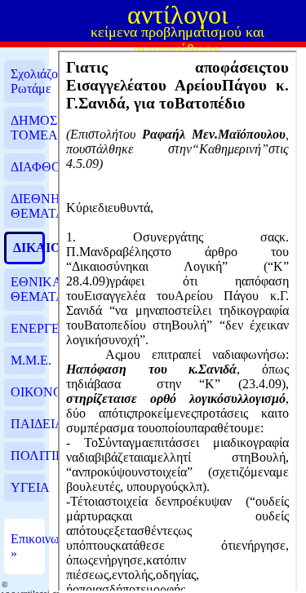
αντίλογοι (177, 14)
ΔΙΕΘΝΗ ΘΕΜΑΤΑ (28, 206)
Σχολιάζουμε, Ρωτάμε (28, 81)
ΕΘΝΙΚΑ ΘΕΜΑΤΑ (28, 289)
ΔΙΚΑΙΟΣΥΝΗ (27, 247)
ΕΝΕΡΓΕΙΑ (28, 328)
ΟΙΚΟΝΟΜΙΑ (28, 392)
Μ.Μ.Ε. (28, 360)
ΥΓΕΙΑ (28, 487)
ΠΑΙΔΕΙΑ (28, 424)
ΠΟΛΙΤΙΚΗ (28, 455)
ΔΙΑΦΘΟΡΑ (28, 167)
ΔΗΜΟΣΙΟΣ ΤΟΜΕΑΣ (28, 127)
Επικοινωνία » (28, 546)
